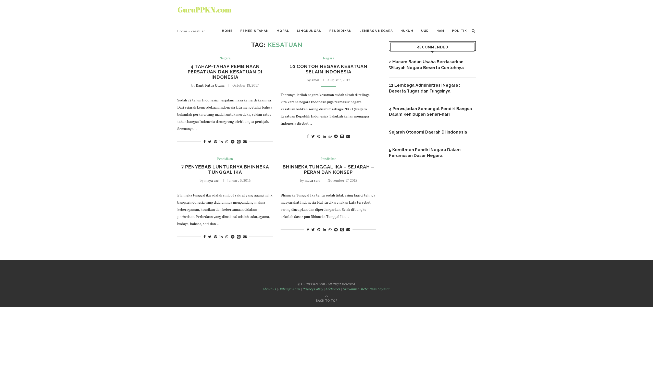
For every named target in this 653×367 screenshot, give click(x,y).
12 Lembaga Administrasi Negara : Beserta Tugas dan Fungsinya (424, 88)
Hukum (406, 31)
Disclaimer (351, 288)
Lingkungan (309, 31)
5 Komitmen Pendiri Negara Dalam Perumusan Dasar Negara (425, 152)
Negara (225, 58)
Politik (459, 31)
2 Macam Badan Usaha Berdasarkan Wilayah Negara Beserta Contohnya (426, 64)
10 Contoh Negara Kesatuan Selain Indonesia (328, 69)
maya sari (211, 180)
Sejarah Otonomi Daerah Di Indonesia (428, 132)
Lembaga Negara (376, 31)
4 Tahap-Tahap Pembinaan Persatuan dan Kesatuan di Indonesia (225, 72)
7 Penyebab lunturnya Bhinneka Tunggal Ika (225, 169)
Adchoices (332, 288)
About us (269, 288)
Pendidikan (340, 31)
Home (227, 31)
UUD (425, 31)
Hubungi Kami (289, 288)
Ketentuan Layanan (376, 288)
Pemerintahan (254, 31)
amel (315, 79)
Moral (283, 31)
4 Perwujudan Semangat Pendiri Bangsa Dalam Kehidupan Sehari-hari (430, 111)
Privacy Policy (313, 288)
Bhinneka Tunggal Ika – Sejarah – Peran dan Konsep (328, 169)
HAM (440, 31)
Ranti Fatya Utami (210, 85)
